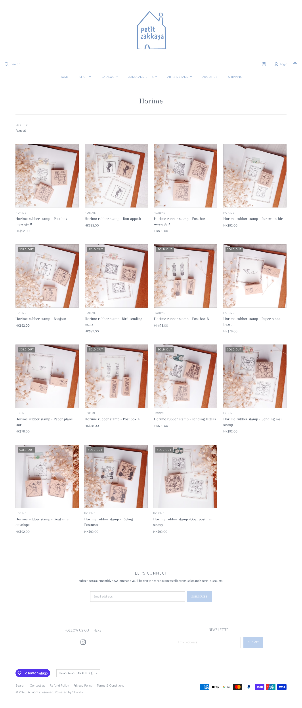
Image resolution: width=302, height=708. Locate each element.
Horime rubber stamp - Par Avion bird (254, 218)
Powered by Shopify (69, 692)
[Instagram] (264, 64)
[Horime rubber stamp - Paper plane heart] (255, 276)
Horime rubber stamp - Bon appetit (113, 218)
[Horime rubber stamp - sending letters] (185, 376)
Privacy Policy (82, 685)
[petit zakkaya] (151, 31)
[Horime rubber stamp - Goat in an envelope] (47, 476)
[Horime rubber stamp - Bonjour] (47, 276)
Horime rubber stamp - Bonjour (40, 318)
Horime (21, 213)
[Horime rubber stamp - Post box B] (185, 276)
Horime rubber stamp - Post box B (181, 318)
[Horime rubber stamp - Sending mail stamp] (255, 376)
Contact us (37, 685)
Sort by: (22, 125)
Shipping (235, 77)
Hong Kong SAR (76, 673)
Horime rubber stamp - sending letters (185, 419)
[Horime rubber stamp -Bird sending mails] (116, 276)
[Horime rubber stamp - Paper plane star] (47, 376)
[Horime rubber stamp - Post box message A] (185, 175)
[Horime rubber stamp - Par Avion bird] (255, 175)
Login (283, 64)
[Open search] (7, 64)
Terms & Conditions (110, 685)
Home (64, 77)
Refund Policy (59, 685)
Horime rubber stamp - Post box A (112, 419)
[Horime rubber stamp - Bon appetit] (116, 175)
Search (15, 64)
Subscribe (199, 596)
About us (210, 77)
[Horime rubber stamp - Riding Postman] (116, 476)
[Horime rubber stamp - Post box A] (116, 376)
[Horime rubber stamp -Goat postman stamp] (185, 476)
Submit (253, 642)
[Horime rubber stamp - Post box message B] (47, 175)
